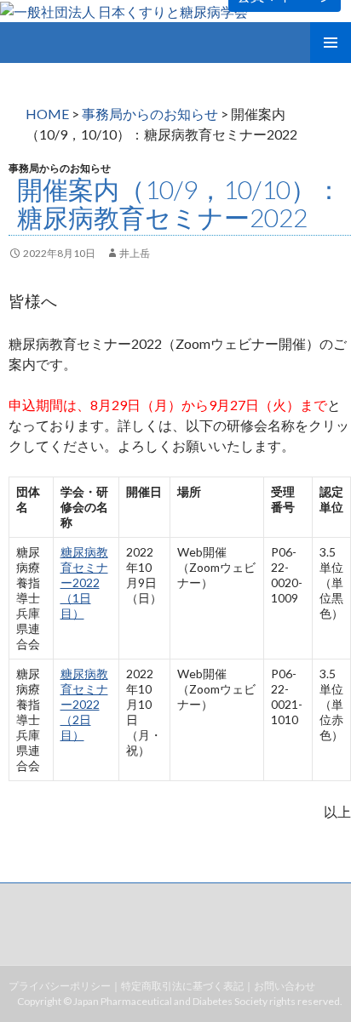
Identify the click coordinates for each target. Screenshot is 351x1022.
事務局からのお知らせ (150, 114)
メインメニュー (330, 42)
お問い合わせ (284, 985)
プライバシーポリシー (60, 985)
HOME (47, 114)
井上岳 (134, 253)
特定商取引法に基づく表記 (182, 985)
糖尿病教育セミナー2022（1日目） (84, 582)
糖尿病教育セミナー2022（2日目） (84, 704)
